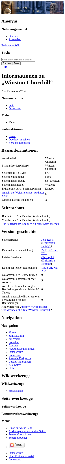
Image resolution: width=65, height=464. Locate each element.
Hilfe (4, 66)
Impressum (15, 459)
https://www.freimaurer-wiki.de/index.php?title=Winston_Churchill (26, 308)
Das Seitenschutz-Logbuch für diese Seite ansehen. (30, 223)
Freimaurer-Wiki (10, 45)
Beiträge (46, 246)
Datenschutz (16, 452)
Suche (5, 52)
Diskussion (48, 242)
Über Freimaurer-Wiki (21, 456)
